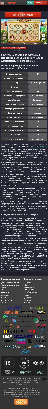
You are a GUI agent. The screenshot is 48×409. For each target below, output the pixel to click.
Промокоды (27, 282)
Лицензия (3, 287)
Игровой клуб (5, 295)
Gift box (26, 285)
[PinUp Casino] (11, 3)
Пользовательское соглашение (10, 285)
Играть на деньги (29, 287)
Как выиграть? (5, 299)
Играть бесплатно (29, 289)
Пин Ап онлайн (38, 147)
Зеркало (26, 295)
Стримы (3, 297)
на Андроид (27, 302)
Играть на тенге (28, 284)
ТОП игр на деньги (6, 300)
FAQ (2, 289)
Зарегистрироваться (23, 15)
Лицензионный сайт (29, 299)
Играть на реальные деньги (13, 48)
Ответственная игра (7, 284)
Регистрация (40, 3)
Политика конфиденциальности (10, 282)
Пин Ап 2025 (27, 300)
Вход (30, 3)
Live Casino (4, 302)
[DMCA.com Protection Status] (21, 405)
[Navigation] (2, 3)
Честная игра (27, 297)
